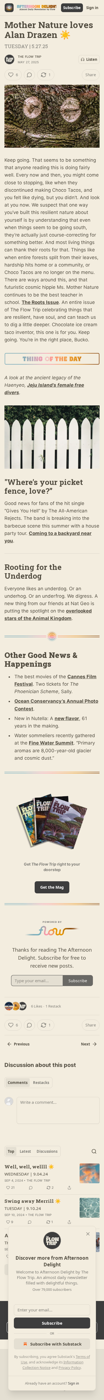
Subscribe (72, 7)
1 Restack (53, 1006)
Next (85, 1044)
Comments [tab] (17, 1082)
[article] (52, 1177)
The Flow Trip (30, 57)
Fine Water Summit (51, 743)
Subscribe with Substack (56, 1344)
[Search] (94, 1151)
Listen (91, 59)
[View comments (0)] (29, 74)
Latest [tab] (25, 1151)
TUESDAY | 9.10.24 (22, 1208)
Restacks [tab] (41, 1082)
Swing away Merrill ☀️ (32, 1201)
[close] (87, 1233)
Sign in (92, 7)
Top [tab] (11, 1151)
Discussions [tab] (47, 1151)
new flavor (67, 718)
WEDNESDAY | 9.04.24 (26, 1174)
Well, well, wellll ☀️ (29, 1166)
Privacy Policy (70, 1367)
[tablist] (28, 1082)
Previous (21, 1044)
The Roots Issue (40, 302)
